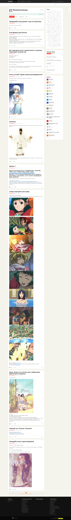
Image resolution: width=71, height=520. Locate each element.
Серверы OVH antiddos (25, 510)
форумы (48, 45)
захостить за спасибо (59, 32)
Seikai (54, 22)
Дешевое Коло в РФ (25, 511)
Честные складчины (25, 509)
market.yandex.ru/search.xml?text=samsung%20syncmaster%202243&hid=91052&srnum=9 (23, 181)
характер (55, 45)
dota (60, 13)
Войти (54, 1)
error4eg (11, 27)
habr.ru (59, 17)
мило (56, 36)
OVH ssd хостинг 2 (24, 507)
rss (52, 22)
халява (52, 45)
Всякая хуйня (51, 102)
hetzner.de (51, 18)
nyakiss (59, 21)
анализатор (49, 28)
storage (55, 23)
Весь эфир (48, 72)
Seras (57, 22)
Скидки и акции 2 (52, 502)
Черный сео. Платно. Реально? (20, 428)
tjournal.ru (57, 23)
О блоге (40, 14)
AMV (49, 87)
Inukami (48, 19)
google (49, 17)
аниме (53, 28)
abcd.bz (58, 11)
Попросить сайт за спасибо (54, 132)
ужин (59, 42)
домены (55, 31)
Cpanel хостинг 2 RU (25, 502)
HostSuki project (52, 510)
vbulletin (50, 99)
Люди (18, 1)
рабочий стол (55, 40)
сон (59, 41)
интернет (58, 34)
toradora (61, 23)
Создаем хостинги (52, 509)
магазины (59, 35)
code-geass (52, 13)
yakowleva (55, 26)
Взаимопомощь (12, 23)
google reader (53, 17)
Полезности (51, 105)
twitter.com (49, 24)
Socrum (48, 69)
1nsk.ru (49, 11)
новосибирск (54, 37)
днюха (52, 31)
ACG (60, 11)
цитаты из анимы (52, 46)
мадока (49, 36)
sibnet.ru (48, 23)
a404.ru (54, 11)
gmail (60, 16)
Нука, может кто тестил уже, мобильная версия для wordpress (24, 373)
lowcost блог (52, 503)
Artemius (12, 122)
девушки (49, 31)
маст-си (53, 36)
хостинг (59, 45)
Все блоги (48, 138)
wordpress (49, 26)
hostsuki (54, 18)
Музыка (50, 129)
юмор (58, 46)
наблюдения (50, 37)
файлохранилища (50, 44)
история (49, 35)
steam (52, 23)
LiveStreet (51, 96)
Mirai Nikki (59, 19)
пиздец (57, 39)
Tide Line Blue (17, 364)
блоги (58, 29)
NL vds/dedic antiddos (25, 505)
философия (55, 44)
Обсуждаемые (21, 16)
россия (60, 40)
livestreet (56, 19)
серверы (53, 41)
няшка (48, 39)
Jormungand (51, 19)
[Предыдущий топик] (70, 9)
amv (50, 12)
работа (51, 40)
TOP (26, 16)
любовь (52, 35)
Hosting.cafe (52, 504)
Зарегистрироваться (60, 1)
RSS (42, 14)
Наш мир (50, 108)
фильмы (59, 44)
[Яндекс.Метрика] (15, 518)
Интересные (12, 16)
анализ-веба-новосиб (59, 27)
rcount (11, 45)
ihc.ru (58, 18)
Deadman (57, 13)
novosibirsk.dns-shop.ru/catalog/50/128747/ (22, 173)
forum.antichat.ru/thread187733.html (14, 432)
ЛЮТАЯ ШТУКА (16, 363)
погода (60, 39)
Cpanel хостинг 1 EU (25, 501)
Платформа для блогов (18, 32)
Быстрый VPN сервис (53, 500)
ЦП (56, 46)
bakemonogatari (56, 12)
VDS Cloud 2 (24, 504)
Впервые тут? (23, 1)
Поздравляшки (51, 135)
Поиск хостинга (52, 505)
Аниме (50, 82)
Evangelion (58, 14)
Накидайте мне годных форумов (21, 441)
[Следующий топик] (70, 11)
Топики (15, 1)
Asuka (53, 12)
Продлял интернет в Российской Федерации (54, 60)
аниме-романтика (49, 29)
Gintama (57, 16)
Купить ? (12, 166)
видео (61, 29)
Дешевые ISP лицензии (25, 508)
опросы (54, 39)
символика (57, 41)
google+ (57, 17)
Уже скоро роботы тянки (50, 70)
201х (52, 11)
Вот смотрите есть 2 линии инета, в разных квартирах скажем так (25, 51)
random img (51, 93)
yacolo (52, 26)
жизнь (48, 32)
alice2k (48, 12)
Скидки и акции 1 (52, 501)
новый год (59, 37)
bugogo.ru (49, 13)
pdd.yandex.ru (49, 22)
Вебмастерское (52, 84)
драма (59, 31)
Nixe (54, 21)
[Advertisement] (53, 155)
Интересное (51, 113)
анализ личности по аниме (51, 27)
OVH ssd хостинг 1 (24, 506)
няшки (51, 39)
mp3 (49, 21)
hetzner (48, 18)
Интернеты (51, 79)
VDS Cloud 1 (24, 503)
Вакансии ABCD (52, 511)
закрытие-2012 (52, 32)
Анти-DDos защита (24, 500)
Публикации (53, 53)
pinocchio (11, 436)
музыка (59, 36)
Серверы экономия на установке (54, 508)
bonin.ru (60, 12)
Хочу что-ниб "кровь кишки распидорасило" (26, 74)
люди (56, 35)
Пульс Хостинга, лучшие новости (54, 507)
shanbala (59, 22)
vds (55, 24)
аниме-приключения (58, 28)
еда (60, 31)
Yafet (10, 161)
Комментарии (49, 53)
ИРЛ (49, 126)
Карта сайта (28, 1)
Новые (16, 16)
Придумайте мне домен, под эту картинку (25, 21)
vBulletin (53, 24)
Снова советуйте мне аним (19, 192)
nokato (57, 21)
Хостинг (50, 90)
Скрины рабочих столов (53, 123)
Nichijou (52, 21)
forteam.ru (54, 16)
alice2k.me (10, 1)
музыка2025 (48, 63)
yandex (58, 26)
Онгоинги (50, 120)
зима (49, 33)
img (60, 18)
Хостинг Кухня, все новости (54, 506)
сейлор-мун (49, 41)
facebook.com (49, 16)
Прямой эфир (51, 52)
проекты (48, 40)
